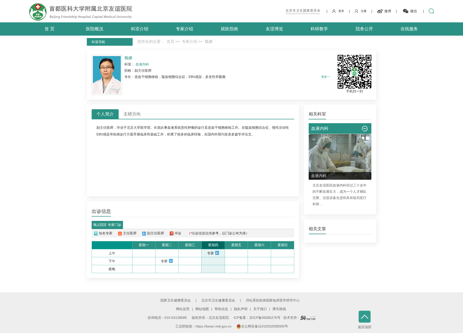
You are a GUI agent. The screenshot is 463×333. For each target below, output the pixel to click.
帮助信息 (221, 309)
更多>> (325, 76)
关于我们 (260, 309)
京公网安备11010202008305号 (264, 326)
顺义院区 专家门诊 (107, 225)
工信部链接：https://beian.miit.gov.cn (203, 326)
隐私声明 (240, 309)
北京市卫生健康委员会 (218, 300)
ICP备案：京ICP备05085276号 (257, 318)
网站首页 (183, 309)
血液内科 (339, 185)
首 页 (49, 28)
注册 (364, 11)
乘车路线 (279, 309)
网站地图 (202, 309)
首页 (170, 41)
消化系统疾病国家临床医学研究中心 (273, 300)
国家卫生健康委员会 (175, 300)
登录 (341, 11)
